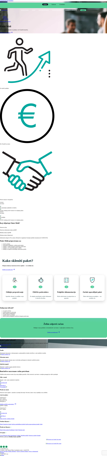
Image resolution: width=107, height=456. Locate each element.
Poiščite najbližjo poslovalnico (7, 404)
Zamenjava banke (7, 424)
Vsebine (18, 435)
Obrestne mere (21, 430)
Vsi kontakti (3, 387)
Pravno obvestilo (4, 451)
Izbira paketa (6, 430)
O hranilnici (10, 0)
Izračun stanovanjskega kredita (32, 424)
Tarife (41, 424)
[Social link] (1, 447)
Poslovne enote (6, 435)
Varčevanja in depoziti (44, 10)
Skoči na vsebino (4, 2)
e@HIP (83, 10)
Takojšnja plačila (24, 435)
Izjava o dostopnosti (33, 451)
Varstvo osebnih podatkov (23, 451)
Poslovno (6, 0)
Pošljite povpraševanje (5, 32)
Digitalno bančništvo (57, 10)
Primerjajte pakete (4, 344)
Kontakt (38, 435)
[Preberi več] (5, 354)
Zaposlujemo (13, 435)
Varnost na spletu (32, 435)
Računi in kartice (25, 10)
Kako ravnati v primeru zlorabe (7, 418)
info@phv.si (3, 385)
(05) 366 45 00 (3, 347)
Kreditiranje (12, 430)
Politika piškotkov (12, 451)
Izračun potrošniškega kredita (18, 424)
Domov (1, 21)
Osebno (2, 0)
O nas (1, 435)
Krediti (33, 10)
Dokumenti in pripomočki (71, 10)
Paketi (1, 424)
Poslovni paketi (7, 21)
